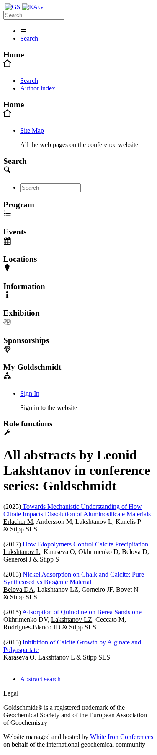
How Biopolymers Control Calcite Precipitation (84, 544)
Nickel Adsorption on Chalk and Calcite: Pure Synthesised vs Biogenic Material (73, 578)
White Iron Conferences (121, 736)
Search (29, 38)
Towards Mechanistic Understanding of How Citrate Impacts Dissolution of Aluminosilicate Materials (77, 510)
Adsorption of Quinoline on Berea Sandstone (81, 612)
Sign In (29, 393)
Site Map (32, 130)
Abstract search (40, 679)
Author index (37, 88)
